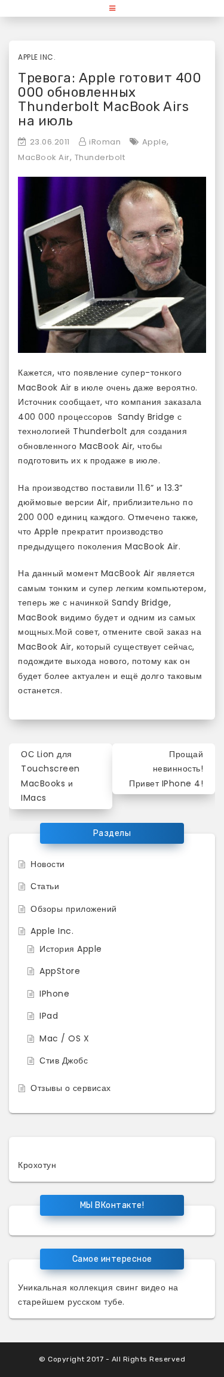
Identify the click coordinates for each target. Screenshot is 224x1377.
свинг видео (141, 1287)
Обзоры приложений (73, 909)
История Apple (70, 949)
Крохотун (37, 1165)
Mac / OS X (64, 1038)
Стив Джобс (63, 1060)
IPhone (54, 994)
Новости (47, 864)
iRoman (105, 141)
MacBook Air (44, 157)
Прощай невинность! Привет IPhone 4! (166, 768)
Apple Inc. (37, 57)
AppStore (59, 971)
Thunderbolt (100, 157)
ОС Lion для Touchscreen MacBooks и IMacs (50, 776)
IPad (48, 1016)
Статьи (44, 886)
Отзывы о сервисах (70, 1088)
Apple (154, 141)
